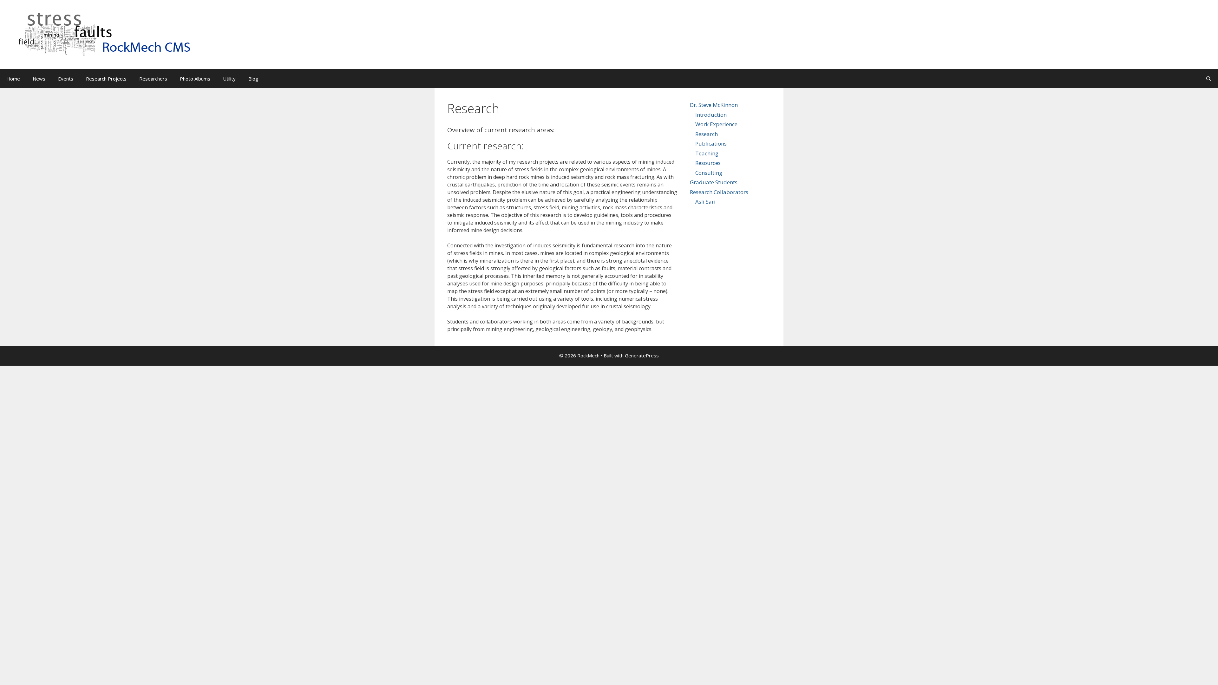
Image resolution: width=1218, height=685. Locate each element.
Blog (253, 78)
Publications (711, 143)
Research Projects (106, 78)
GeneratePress (642, 355)
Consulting (708, 172)
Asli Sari (705, 201)
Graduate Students (713, 182)
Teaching (706, 153)
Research (706, 134)
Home (13, 78)
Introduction (711, 114)
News (39, 78)
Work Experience (716, 124)
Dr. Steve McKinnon (714, 104)
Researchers (153, 78)
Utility (229, 78)
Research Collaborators (719, 192)
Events (65, 78)
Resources (708, 162)
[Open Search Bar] (1208, 78)
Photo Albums (195, 78)
